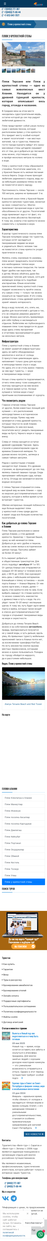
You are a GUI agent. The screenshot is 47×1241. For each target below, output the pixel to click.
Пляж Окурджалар (14, 849)
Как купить (9, 964)
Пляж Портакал (13, 843)
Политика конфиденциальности (19, 1011)
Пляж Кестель (12, 862)
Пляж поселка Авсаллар (17, 817)
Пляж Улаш (10, 875)
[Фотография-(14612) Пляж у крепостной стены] (14, 70)
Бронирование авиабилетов (18, 985)
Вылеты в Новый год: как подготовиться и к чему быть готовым (25, 1036)
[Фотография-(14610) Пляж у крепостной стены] (4, 70)
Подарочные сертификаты (17, 1001)
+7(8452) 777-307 (12, 9)
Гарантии (8, 969)
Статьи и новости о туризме (14, 1028)
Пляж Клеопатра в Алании (18, 798)
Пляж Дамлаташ (13, 830)
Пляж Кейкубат (12, 836)
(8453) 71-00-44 (14, 1186)
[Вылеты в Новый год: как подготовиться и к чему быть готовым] (7, 1036)
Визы (5, 974)
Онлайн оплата (11, 995)
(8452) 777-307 (13, 1183)
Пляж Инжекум (12, 810)
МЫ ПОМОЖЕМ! (20, 946)
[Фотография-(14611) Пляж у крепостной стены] (9, 70)
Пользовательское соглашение (19, 1006)
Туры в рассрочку (12, 980)
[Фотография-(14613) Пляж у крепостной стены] (18, 70)
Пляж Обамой (12, 856)
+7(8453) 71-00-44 (12, 12)
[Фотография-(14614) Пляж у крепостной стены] (23, 70)
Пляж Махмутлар (14, 804)
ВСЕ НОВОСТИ (34, 1134)
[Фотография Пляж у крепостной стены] (23, 54)
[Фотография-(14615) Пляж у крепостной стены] (28, 70)
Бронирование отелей (14, 990)
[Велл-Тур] (38, 3)
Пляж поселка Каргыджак (18, 823)
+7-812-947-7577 (11, 15)
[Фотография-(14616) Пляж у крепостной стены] (33, 70)
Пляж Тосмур (12, 869)
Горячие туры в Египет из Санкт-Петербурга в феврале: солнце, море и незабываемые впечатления (28, 1086)
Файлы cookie (10, 1017)
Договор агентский (13, 1022)
